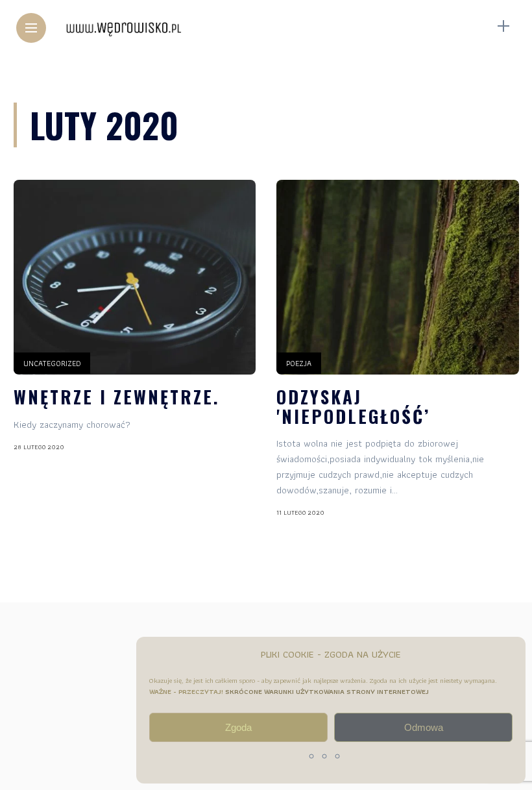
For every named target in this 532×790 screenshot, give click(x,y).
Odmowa (423, 727)
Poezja (298, 363)
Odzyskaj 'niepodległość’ (353, 406)
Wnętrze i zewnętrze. (117, 397)
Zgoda (238, 727)
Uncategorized (51, 363)
